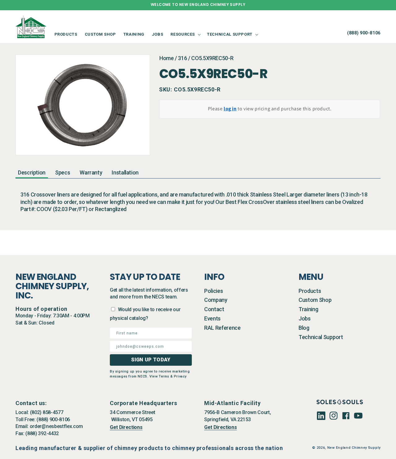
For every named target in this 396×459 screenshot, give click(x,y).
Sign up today (150, 360)
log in (230, 108)
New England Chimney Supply (354, 448)
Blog (304, 327)
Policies (213, 291)
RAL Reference (222, 327)
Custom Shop (315, 300)
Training (308, 309)
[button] (185, 34)
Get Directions (126, 427)
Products (310, 291)
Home (166, 58)
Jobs (305, 318)
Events (212, 318)
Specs (62, 172)
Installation (125, 172)
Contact (214, 309)
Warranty (91, 172)
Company (215, 300)
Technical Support (321, 337)
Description (31, 172)
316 (182, 58)
